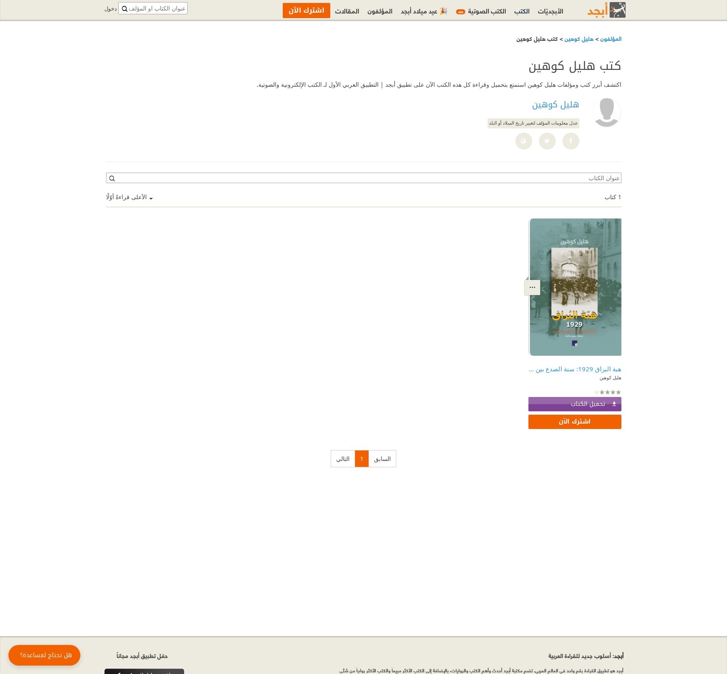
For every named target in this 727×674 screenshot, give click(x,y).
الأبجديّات (550, 10)
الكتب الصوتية (482, 10)
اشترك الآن (575, 421)
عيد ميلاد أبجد (424, 10)
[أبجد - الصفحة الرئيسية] (596, 10)
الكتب (522, 10)
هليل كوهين (578, 38)
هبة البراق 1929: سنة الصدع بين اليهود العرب (574, 369)
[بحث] (111, 178)
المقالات (347, 10)
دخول (110, 8)
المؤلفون (610, 38)
